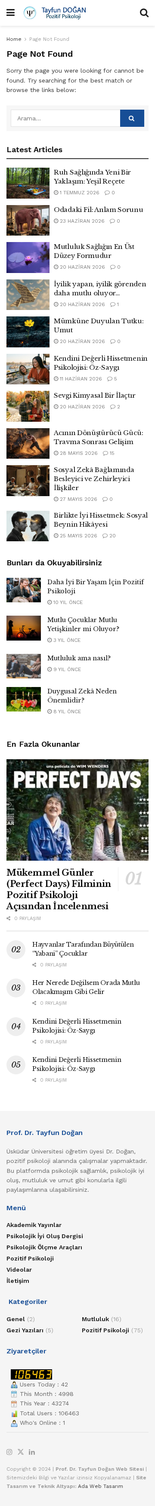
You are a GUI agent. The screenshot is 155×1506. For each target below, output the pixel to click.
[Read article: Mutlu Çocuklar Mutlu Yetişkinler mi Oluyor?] (23, 628)
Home (14, 39)
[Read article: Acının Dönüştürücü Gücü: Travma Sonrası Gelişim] (28, 443)
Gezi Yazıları (24, 1330)
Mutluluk (95, 1319)
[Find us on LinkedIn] (32, 1452)
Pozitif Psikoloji (30, 1258)
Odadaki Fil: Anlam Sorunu (98, 210)
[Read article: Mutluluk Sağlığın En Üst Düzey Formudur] (28, 257)
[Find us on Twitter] (20, 1452)
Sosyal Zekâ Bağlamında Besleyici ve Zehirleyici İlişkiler (94, 479)
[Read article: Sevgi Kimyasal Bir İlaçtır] (28, 406)
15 (111, 453)
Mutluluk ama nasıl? (79, 658)
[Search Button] (144, 13)
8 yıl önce (66, 712)
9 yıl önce (66, 669)
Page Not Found (49, 39)
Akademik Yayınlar (34, 1224)
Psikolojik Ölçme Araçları (44, 1247)
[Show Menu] (10, 13)
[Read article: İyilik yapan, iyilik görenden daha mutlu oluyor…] (28, 294)
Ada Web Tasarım (100, 1486)
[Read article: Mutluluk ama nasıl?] (23, 666)
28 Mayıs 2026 (78, 453)
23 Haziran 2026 (81, 221)
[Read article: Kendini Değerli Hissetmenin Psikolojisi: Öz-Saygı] (28, 369)
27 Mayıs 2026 (77, 499)
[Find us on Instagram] (9, 1452)
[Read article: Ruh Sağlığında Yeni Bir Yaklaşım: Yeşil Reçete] (28, 183)
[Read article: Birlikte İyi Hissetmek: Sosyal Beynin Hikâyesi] (28, 526)
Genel (15, 1319)
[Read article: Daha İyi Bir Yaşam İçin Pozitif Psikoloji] (23, 590)
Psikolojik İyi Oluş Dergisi (44, 1236)
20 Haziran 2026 (81, 267)
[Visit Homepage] (77, 12)
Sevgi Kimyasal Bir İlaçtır (94, 395)
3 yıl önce (66, 640)
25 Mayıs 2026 (77, 536)
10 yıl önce (67, 602)
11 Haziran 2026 (80, 379)
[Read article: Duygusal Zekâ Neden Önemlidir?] (23, 699)
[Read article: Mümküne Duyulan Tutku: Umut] (28, 331)
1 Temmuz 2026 (78, 193)
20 (112, 536)
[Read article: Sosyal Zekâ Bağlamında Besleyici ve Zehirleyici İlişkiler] (28, 480)
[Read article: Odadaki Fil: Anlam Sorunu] (28, 220)
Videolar (19, 1269)
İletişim (17, 1280)
